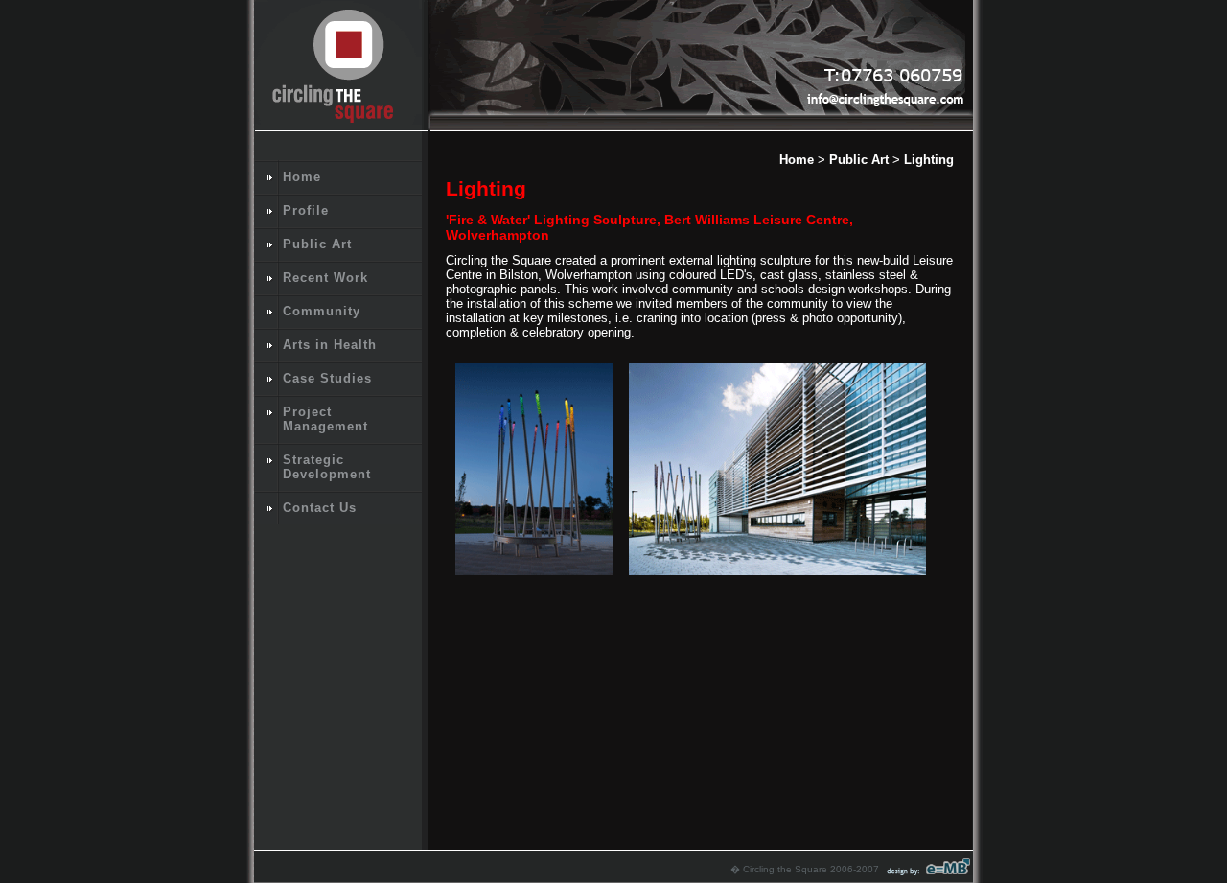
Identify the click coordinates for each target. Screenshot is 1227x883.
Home (302, 177)
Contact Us (320, 507)
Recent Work (325, 277)
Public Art (317, 244)
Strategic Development (327, 467)
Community (321, 311)
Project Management (325, 419)
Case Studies (327, 378)
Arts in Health (330, 344)
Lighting (929, 159)
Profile (306, 210)
